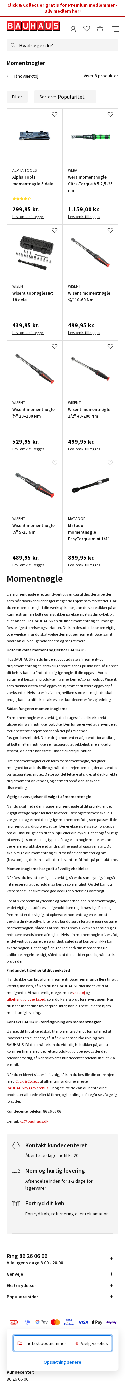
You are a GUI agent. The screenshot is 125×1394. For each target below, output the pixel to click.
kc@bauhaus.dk (34, 1121)
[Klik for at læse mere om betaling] (62, 1323)
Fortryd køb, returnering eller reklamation (67, 1214)
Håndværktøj (25, 76)
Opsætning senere (62, 1362)
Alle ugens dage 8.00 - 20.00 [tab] (35, 1259)
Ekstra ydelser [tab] (21, 1285)
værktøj (78, 992)
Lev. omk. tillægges (28, 216)
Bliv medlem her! (62, 11)
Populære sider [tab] (22, 1297)
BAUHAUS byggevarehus (27, 1087)
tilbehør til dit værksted (26, 999)
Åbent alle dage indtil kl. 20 (51, 1155)
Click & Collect (27, 1081)
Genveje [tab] (15, 1274)
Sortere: (47, 97)
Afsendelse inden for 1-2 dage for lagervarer (59, 1184)
